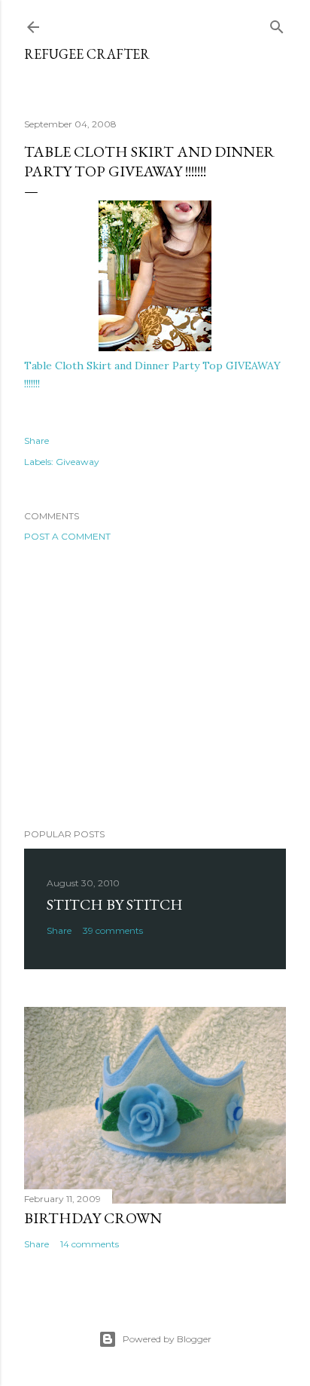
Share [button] (36, 440)
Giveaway (77, 461)
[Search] (277, 23)
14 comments (89, 1244)
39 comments (113, 930)
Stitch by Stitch (115, 904)
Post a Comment (67, 536)
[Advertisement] (155, 685)
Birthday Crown (93, 1218)
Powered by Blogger (167, 1339)
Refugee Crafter (87, 54)
